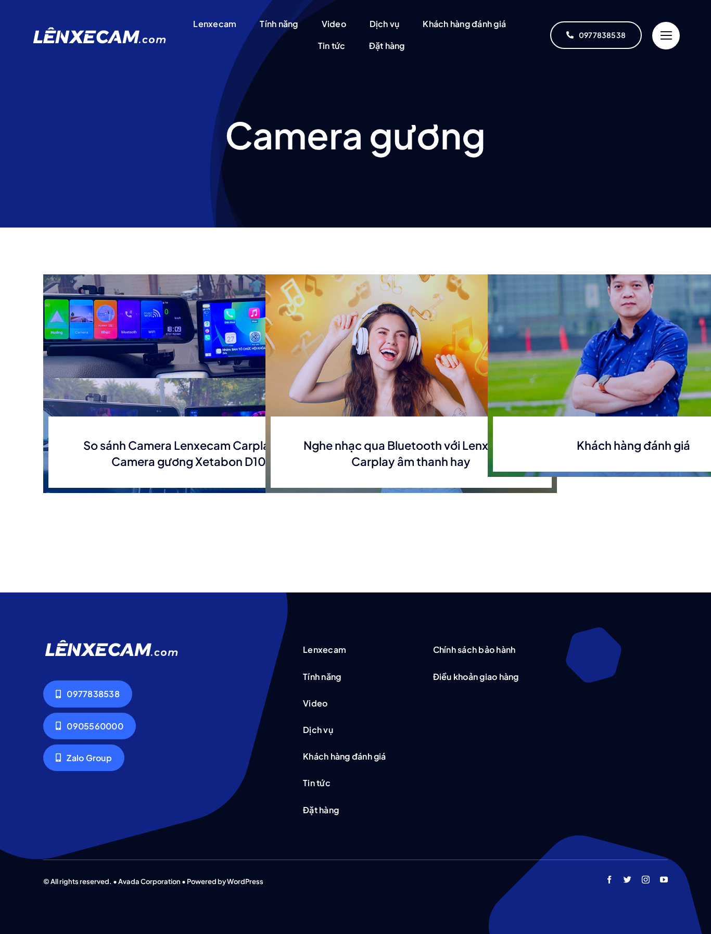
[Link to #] (666, 35)
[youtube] (664, 879)
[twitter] (627, 879)
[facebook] (609, 879)
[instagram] (646, 879)
